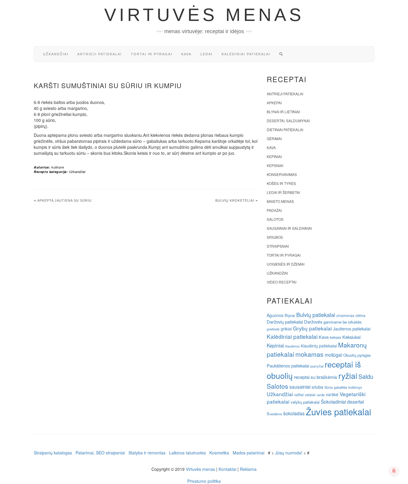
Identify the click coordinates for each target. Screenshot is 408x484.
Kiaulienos (292, 346)
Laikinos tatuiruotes (187, 453)
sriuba (317, 387)
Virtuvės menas (204, 15)
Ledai (206, 54)
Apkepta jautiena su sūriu (64, 200)
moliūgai (333, 354)
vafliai (299, 394)
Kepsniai (275, 165)
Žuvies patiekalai (338, 411)
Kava (186, 54)
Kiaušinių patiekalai (319, 346)
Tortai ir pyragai (151, 54)
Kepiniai (274, 156)
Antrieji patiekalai (99, 54)
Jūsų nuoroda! (288, 453)
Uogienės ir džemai (285, 263)
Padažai (274, 210)
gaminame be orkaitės (342, 322)
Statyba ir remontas (146, 453)
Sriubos (275, 237)
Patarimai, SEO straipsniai (100, 453)
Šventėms (274, 413)
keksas (335, 337)
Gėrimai (274, 138)
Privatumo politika (204, 481)
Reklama (248, 469)
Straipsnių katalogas (53, 453)
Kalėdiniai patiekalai (246, 54)
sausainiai (299, 386)
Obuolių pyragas (357, 355)
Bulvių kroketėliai (234, 200)
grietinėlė (273, 329)
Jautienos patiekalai (351, 329)
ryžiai (347, 375)
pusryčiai (316, 366)
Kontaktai (227, 469)
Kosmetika (219, 453)
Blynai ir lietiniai (283, 111)
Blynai (290, 315)
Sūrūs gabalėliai (335, 387)
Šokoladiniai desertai (342, 401)
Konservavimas (282, 174)
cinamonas (345, 315)
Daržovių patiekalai (285, 321)
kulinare (57, 167)
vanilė (321, 395)
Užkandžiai (55, 54)
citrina (360, 315)
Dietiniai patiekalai (285, 129)
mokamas (309, 354)
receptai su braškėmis (315, 376)
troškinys (355, 387)
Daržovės (313, 321)
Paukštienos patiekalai (288, 365)
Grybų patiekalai (312, 328)
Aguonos (275, 315)
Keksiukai (351, 337)
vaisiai (310, 394)
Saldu (365, 376)
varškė (332, 394)
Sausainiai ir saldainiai (289, 228)
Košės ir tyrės (281, 183)
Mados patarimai (248, 453)
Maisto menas (280, 201)
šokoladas (294, 413)
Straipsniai (278, 246)
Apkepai (274, 102)
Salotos (275, 219)
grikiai (286, 329)
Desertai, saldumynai (288, 120)
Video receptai (281, 281)
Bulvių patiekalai (315, 314)
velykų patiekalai (305, 402)
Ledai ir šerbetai (283, 192)
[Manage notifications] (394, 471)
